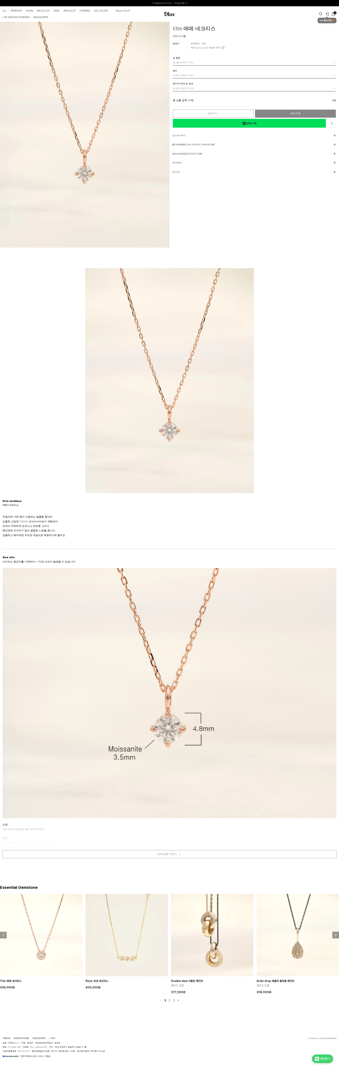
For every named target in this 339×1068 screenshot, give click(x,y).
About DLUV (123, 10)
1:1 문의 (52, 1038)
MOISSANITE (41, 17)
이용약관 (6, 1038)
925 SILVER (101, 10)
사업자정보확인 (39, 1038)
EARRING (85, 10)
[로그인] (327, 14)
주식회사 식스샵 (97, 1051)
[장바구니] (333, 14)
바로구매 (295, 113)
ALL (5, 10)
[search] (321, 14)
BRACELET (70, 10)
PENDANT (16, 10)
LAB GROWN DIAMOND (16, 17)
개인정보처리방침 (21, 1038)
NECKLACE (43, 10)
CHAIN (29, 10)
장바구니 (213, 113)
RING (57, 10)
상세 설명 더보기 (167, 854)
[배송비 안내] (223, 47)
